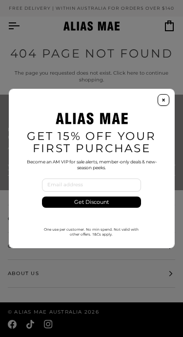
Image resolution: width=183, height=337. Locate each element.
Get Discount (91, 202)
